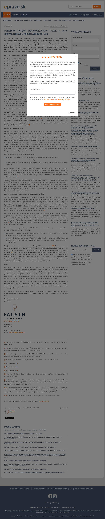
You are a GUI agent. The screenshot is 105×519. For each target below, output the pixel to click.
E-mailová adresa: (36, 89)
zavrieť (72, 113)
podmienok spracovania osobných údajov (57, 99)
